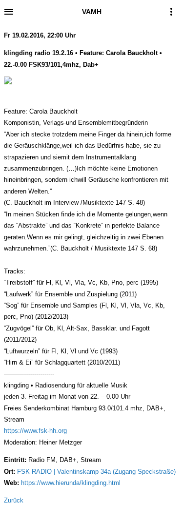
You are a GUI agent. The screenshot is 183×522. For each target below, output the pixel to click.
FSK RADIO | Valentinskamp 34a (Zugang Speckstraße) (96, 471)
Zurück (13, 500)
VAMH (92, 12)
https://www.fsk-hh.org (35, 430)
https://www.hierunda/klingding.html (71, 482)
